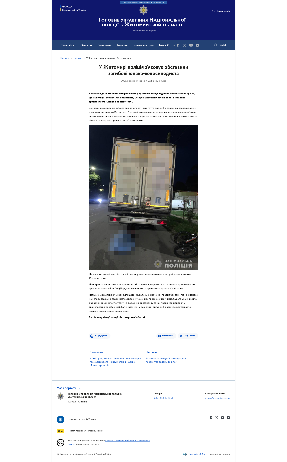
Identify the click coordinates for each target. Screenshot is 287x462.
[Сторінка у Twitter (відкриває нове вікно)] (184, 45)
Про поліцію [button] (68, 45)
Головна (65, 58)
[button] (69, 388)
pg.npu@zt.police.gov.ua (217, 398)
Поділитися (167, 336)
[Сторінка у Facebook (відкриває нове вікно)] (178, 45)
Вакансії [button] (163, 45)
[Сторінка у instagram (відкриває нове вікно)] (197, 45)
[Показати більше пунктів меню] (174, 45)
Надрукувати (101, 336)
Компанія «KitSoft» (198, 454)
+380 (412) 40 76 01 (163, 398)
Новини (77, 58)
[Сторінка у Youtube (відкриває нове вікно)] (191, 45)
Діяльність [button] (86, 45)
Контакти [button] (122, 45)
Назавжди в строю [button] (143, 45)
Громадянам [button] (104, 45)
